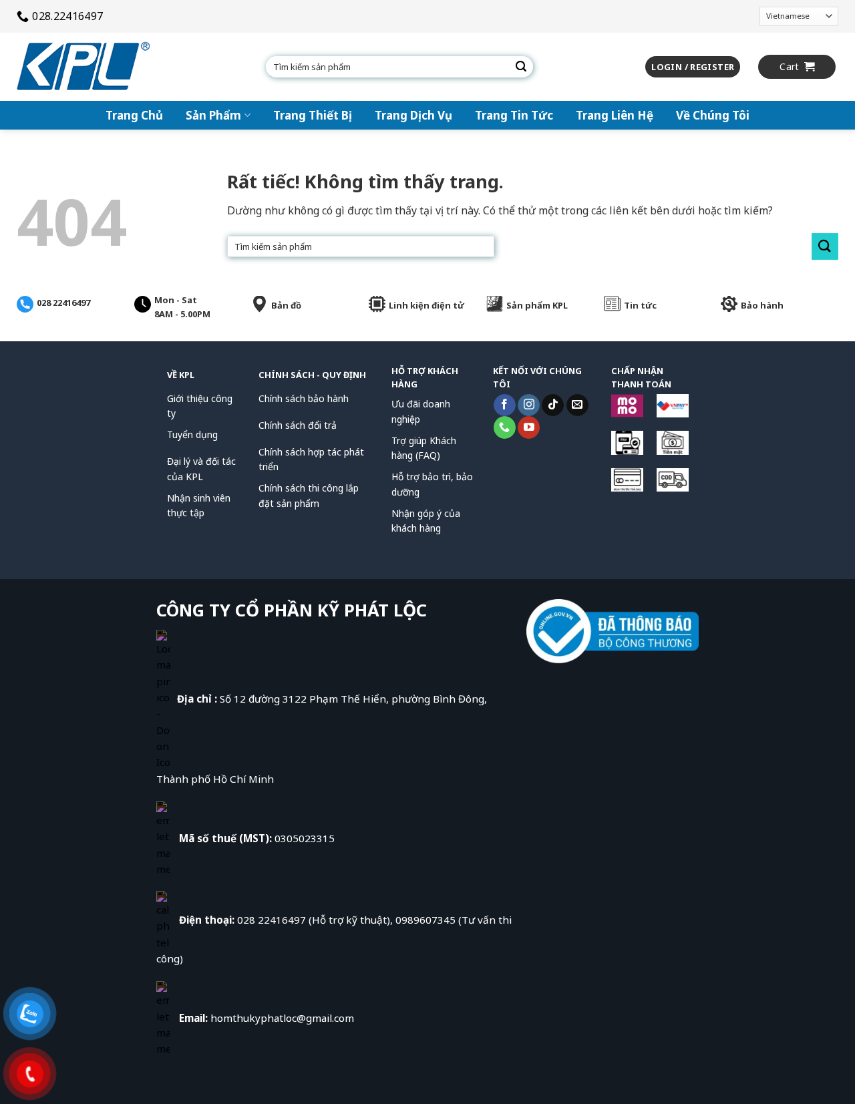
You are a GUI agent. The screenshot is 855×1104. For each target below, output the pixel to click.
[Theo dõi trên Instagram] (529, 405)
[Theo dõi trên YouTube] (529, 427)
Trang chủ (134, 115)
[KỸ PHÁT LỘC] (83, 66)
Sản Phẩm (213, 115)
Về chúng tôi (712, 115)
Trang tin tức (514, 115)
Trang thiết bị (312, 115)
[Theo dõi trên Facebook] (505, 405)
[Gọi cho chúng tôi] (505, 427)
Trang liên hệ (614, 115)
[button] (692, 67)
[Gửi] (521, 66)
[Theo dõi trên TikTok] (553, 405)
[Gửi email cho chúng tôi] (577, 405)
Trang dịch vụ (413, 115)
